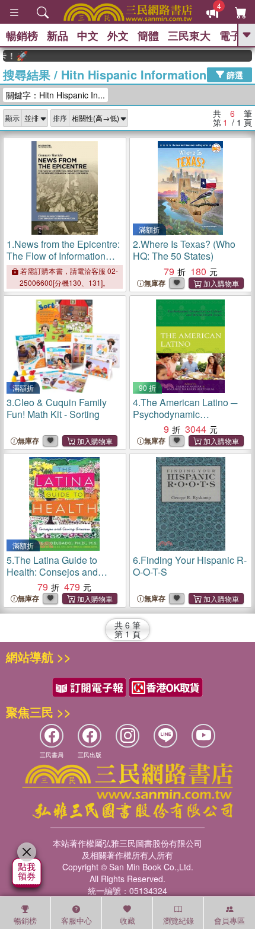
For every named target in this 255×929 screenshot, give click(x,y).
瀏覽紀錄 (178, 920)
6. (190, 566)
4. (186, 420)
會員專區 (229, 920)
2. (184, 250)
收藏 (127, 920)
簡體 (148, 35)
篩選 (233, 74)
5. (52, 571)
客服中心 (76, 920)
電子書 (235, 35)
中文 (87, 35)
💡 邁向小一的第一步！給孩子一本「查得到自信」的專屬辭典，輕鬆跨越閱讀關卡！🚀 (10, 56)
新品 (57, 35)
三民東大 (189, 35)
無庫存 (154, 283)
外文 (118, 35)
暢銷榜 (22, 35)
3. (57, 408)
